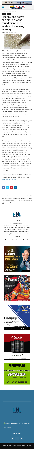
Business (8, 11)
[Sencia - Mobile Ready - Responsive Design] (17, 347)
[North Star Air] (17, 3)
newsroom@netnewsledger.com (20, 427)
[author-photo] (17, 218)
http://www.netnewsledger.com (17, 223)
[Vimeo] (24, 239)
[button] (3, 7)
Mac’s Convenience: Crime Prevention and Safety (24, 199)
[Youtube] (28, 239)
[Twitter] (7, 187)
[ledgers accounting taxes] (17, 317)
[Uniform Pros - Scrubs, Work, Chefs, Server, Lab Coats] (17, 373)
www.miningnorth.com (9, 179)
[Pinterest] (11, 187)
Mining (14, 11)
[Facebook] (3, 187)
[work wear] (17, 288)
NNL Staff (5, 32)
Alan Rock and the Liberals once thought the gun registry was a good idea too (9, 200)
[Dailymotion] (6, 239)
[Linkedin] (15, 187)
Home (3, 11)
